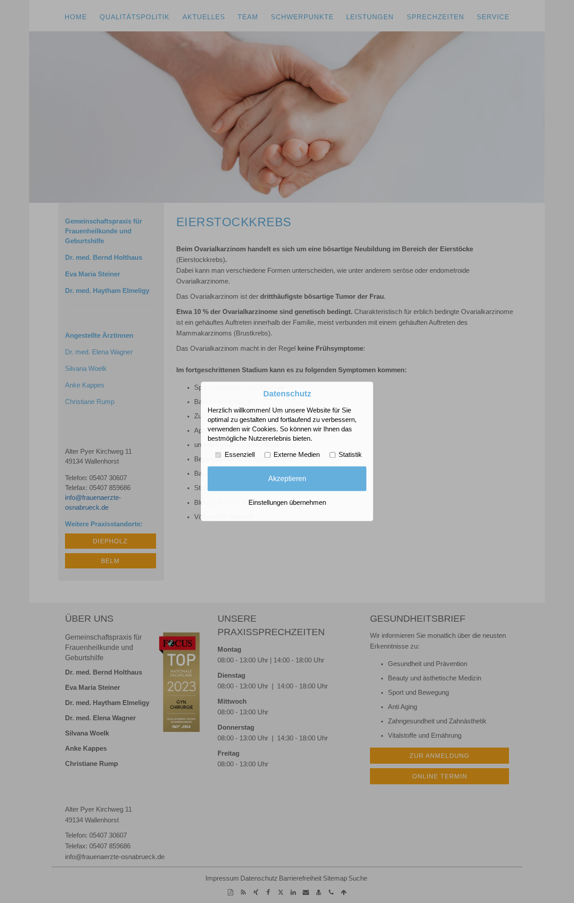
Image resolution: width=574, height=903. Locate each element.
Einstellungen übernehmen (287, 503)
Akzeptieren (287, 478)
